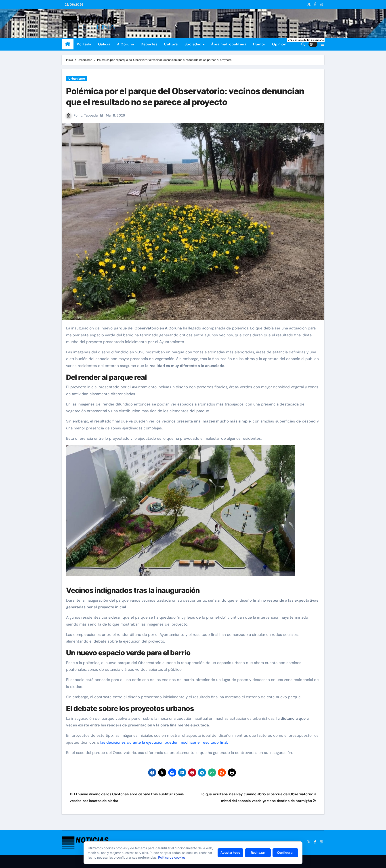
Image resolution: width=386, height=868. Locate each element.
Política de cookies (171, 857)
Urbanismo (76, 78)
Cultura (171, 44)
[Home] (67, 44)
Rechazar (258, 852)
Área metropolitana (228, 44)
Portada (84, 44)
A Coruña (125, 44)
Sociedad (194, 44)
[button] (322, 44)
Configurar (285, 852)
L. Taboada (89, 115)
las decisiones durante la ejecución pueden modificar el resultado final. (163, 742)
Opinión (281, 42)
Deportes (149, 44)
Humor (259, 44)
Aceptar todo (230, 852)
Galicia (104, 44)
